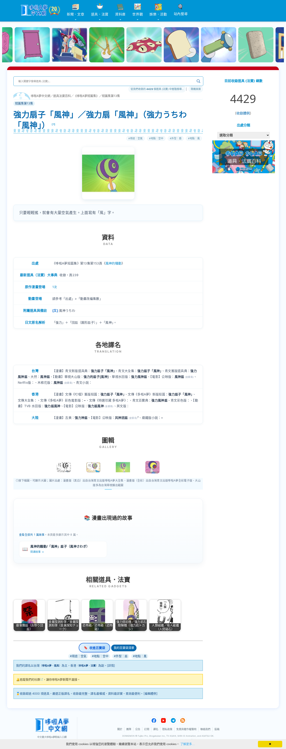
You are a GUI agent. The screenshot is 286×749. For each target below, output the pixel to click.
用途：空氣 (136, 138)
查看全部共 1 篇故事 (31, 534)
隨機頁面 (196, 89)
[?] (53, 124)
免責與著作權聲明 (186, 729)
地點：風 (195, 138)
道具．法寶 (100, 14)
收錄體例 (243, 113)
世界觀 (137, 14)
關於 (119, 729)
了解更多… (187, 744)
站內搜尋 (181, 14)
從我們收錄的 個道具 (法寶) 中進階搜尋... (157, 89)
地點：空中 (157, 138)
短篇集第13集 (111, 95)
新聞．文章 (75, 14)
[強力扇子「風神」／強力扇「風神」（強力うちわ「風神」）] (123, 467)
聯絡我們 (205, 729)
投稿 (216, 729)
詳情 (111, 665)
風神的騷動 (114, 263)
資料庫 (120, 14)
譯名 (155, 729)
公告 (137, 729)
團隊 (128, 729)
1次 (54, 287)
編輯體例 (150, 693)
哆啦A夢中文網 (40, 95)
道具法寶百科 (62, 95)
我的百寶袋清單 (124, 647)
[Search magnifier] (198, 81)
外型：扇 (176, 138)
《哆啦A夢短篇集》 (86, 95)
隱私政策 (167, 729)
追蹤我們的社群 (30, 679)
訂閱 (146, 729)
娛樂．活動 (158, 14)
